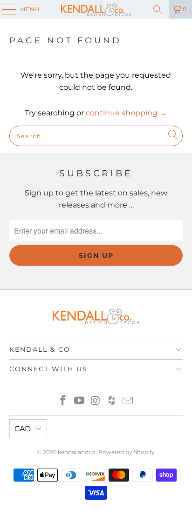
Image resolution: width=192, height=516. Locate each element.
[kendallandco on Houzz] (112, 401)
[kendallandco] (96, 9)
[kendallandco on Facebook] (63, 401)
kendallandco (77, 452)
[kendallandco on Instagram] (96, 401)
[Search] (157, 9)
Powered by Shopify (126, 452)
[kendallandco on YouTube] (79, 401)
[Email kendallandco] (128, 401)
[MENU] (5, 9)
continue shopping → (126, 112)
